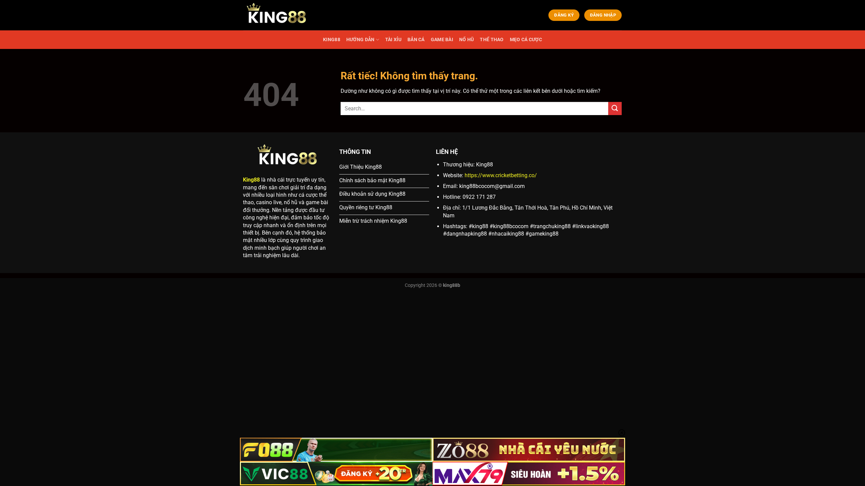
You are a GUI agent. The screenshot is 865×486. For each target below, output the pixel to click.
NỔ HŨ (466, 40)
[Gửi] (615, 108)
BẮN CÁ (416, 40)
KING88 (331, 40)
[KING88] (277, 15)
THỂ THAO (491, 40)
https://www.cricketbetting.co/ (501, 175)
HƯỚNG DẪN (360, 40)
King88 (251, 180)
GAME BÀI (442, 40)
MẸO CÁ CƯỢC (526, 40)
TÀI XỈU (393, 40)
